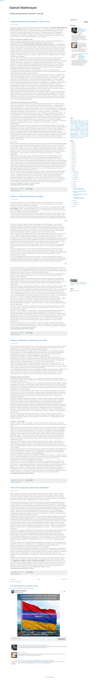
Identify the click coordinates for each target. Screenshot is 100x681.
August (74, 179)
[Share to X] (29, 189)
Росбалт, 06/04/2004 (14, 343)
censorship (75, 123)
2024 (73, 144)
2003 (75, 120)
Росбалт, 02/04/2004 (14, 490)
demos (71, 126)
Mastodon (2, 0)
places (76, 132)
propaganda (73, 133)
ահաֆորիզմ (85, 136)
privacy (86, 132)
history (82, 128)
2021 (73, 148)
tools (81, 134)
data (87, 124)
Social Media (73, 134)
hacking (77, 128)
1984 (71, 120)
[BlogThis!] (27, 189)
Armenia (73, 122)
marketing (82, 129)
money (80, 130)
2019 (73, 152)
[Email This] (26, 189)
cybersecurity (83, 124)
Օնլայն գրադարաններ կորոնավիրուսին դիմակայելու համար (33, 645)
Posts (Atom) (18, 581)
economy (81, 126)
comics (86, 123)
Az (83, 122)
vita (77, 136)
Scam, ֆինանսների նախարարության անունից (24, 586)
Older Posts (64, 579)
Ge (87, 126)
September (75, 177)
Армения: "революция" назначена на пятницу (28, 340)
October (74, 175)
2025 (73, 143)
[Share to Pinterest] (32, 189)
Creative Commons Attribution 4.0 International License (78, 284)
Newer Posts (13, 579)
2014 (73, 161)
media (86, 129)
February (75, 202)
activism (86, 120)
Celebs (71, 123)
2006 (73, 166)
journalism (18, 190)
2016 (73, 157)
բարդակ (77, 137)
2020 (73, 150)
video (87, 134)
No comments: (21, 188)
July (74, 181)
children (79, 123)
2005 (83, 120)
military (74, 130)
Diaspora (76, 126)
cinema (83, 123)
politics (81, 132)
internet (86, 128)
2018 (73, 154)
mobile (77, 130)
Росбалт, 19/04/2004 (14, 24)
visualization (73, 136)
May (74, 185)
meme (71, 130)
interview (72, 129)
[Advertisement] (79, 92)
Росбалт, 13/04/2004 (14, 199)
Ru (77, 133)
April (74, 186)
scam (80, 133)
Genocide (72, 128)
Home (39, 579)
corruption (72, 124)
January (74, 204)
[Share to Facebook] (30, 189)
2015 (73, 159)
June (74, 183)
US (84, 134)
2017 (73, 155)
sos (78, 134)
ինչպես (82, 137)
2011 (73, 165)
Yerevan (79, 136)
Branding (86, 122)
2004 (15, 190)
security (83, 133)
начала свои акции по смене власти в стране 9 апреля (38, 44)
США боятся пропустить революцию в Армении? (29, 488)
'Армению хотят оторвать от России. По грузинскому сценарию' (29, 560)
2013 (73, 163)
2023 (73, 146)
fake (85, 126)
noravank (84, 130)
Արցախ (72, 137)
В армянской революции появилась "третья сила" (30, 22)
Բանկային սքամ (22, 652)
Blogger (52, 677)
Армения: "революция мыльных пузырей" (26, 196)
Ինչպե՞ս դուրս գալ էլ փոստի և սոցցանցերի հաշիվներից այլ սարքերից (36, 660)
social (87, 133)
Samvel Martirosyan (23, 7)
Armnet (79, 122)
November (75, 173)
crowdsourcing (77, 124)
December (75, 172)
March (74, 200)
